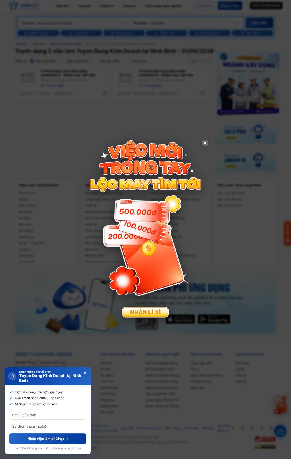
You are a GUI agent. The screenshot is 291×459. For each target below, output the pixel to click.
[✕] (145, 229)
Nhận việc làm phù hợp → (48, 439)
